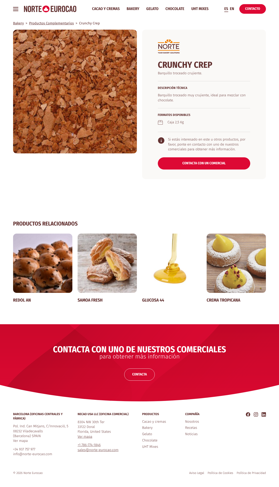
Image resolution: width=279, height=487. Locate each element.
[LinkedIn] (264, 414)
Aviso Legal (196, 473)
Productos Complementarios (51, 23)
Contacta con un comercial (204, 163)
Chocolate (174, 8)
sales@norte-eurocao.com (98, 450)
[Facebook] (248, 414)
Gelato (152, 8)
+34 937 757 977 (24, 449)
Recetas (191, 428)
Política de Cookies (220, 473)
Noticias (191, 434)
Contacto (252, 9)
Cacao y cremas (106, 8)
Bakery (133, 8)
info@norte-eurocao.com (32, 454)
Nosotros (192, 422)
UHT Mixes (200, 8)
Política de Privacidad (251, 473)
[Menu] (16, 8)
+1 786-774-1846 (89, 445)
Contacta (139, 374)
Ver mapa (20, 441)
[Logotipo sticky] (50, 9)
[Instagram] (256, 414)
